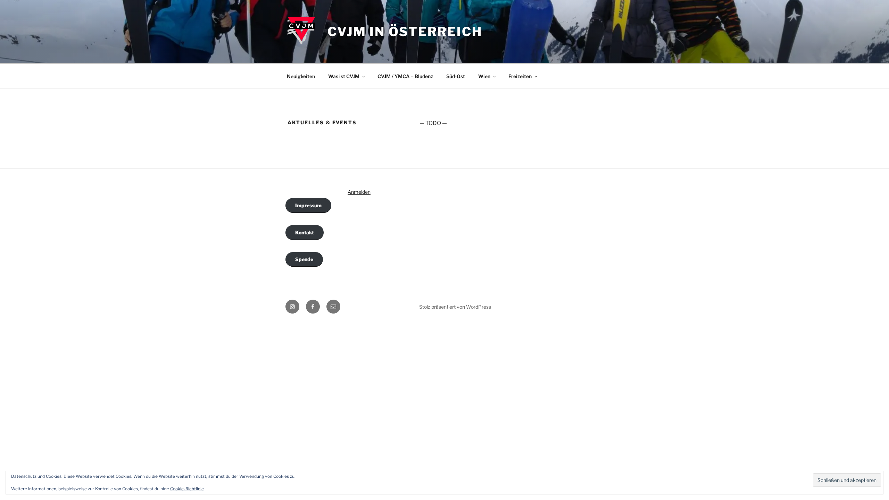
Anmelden (359, 192)
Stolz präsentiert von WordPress (455, 307)
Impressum (308, 205)
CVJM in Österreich (404, 31)
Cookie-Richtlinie (187, 488)
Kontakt (304, 232)
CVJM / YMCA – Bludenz (405, 76)
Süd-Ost (455, 76)
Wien (484, 76)
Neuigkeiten (301, 76)
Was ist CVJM (343, 76)
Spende (304, 259)
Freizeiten (520, 76)
